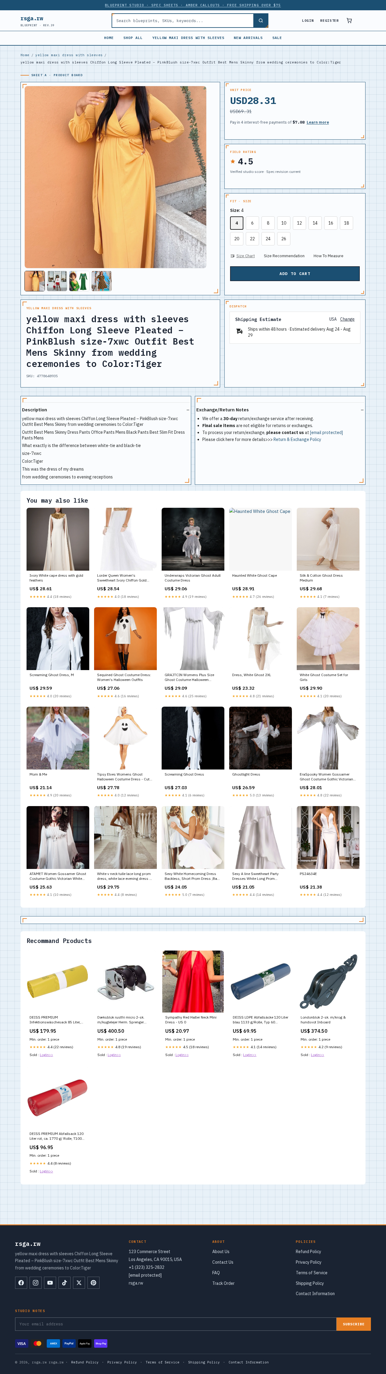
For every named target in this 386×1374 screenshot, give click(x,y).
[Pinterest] (93, 1283)
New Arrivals (248, 37)
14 (315, 223)
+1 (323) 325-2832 (146, 1267)
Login (308, 20)
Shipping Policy (310, 1283)
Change (347, 319)
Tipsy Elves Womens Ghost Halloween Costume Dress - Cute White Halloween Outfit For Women (124, 777)
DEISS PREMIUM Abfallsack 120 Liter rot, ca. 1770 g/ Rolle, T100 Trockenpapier (57, 1136)
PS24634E (308, 873)
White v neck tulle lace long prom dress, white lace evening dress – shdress (124, 876)
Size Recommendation (284, 255)
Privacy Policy (308, 1262)
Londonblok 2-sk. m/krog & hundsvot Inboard (323, 1019)
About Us (220, 1251)
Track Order (223, 1283)
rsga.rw (38, 21)
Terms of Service (311, 1272)
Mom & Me (38, 774)
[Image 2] (57, 281)
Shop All (133, 37)
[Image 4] (101, 281)
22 (252, 238)
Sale (277, 37)
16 (330, 223)
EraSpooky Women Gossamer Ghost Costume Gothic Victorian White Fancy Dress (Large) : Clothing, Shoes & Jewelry (326, 777)
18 (346, 223)
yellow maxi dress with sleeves (188, 37)
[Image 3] (79, 281)
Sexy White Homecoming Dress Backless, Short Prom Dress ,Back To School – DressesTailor (193, 876)
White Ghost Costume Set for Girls (324, 677)
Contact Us (222, 1262)
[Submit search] (260, 20)
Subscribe (354, 1324)
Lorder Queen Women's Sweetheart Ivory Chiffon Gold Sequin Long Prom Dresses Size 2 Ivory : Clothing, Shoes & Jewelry (125, 578)
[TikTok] (65, 1283)
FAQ (216, 1272)
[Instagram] (36, 1283)
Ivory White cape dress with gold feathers (56, 577)
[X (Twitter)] (79, 1283)
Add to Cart (295, 273)
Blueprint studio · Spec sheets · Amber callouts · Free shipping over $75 (193, 5)
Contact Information (315, 1293)
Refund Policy (308, 1251)
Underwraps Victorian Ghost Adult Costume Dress (193, 577)
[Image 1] (34, 281)
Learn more (318, 122)
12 (299, 223)
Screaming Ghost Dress (184, 774)
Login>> (46, 1054)
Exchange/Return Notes (222, 410)
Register (329, 20)
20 (236, 238)
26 (283, 238)
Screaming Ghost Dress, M (52, 674)
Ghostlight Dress (246, 774)
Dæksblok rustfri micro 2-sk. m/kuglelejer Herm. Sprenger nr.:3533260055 (120, 1020)
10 (283, 223)
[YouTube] (50, 1283)
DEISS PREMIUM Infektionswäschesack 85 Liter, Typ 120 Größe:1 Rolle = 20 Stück (57, 1020)
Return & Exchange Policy (297, 439)
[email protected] (326, 432)
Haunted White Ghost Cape (254, 575)
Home (109, 37)
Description (34, 410)
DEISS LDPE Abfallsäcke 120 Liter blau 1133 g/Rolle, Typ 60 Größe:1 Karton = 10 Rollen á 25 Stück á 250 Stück (260, 1020)
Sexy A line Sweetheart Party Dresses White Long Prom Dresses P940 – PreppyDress (256, 876)
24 (268, 238)
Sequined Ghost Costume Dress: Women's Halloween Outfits (124, 677)
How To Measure (328, 255)
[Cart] (349, 20)
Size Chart (245, 255)
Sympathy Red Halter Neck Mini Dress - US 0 (191, 1019)
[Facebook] (21, 1283)
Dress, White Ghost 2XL (251, 674)
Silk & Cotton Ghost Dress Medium (321, 577)
